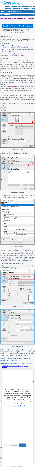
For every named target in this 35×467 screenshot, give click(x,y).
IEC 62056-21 (7, 62)
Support (20, 6)
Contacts (30, 6)
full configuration (9, 259)
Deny (6, 445)
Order (10, 6)
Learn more (14, 445)
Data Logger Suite (27, 46)
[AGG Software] (11, 3)
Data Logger (20, 8)
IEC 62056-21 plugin (8, 49)
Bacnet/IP (22, 55)
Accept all (22, 445)
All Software (5, 14)
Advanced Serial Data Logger (11, 46)
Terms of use (13, 466)
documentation (14, 86)
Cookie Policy (22, 406)
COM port (10, 8)
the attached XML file (21, 250)
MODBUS (30, 8)
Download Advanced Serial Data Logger (17, 26)
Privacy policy (20, 466)
